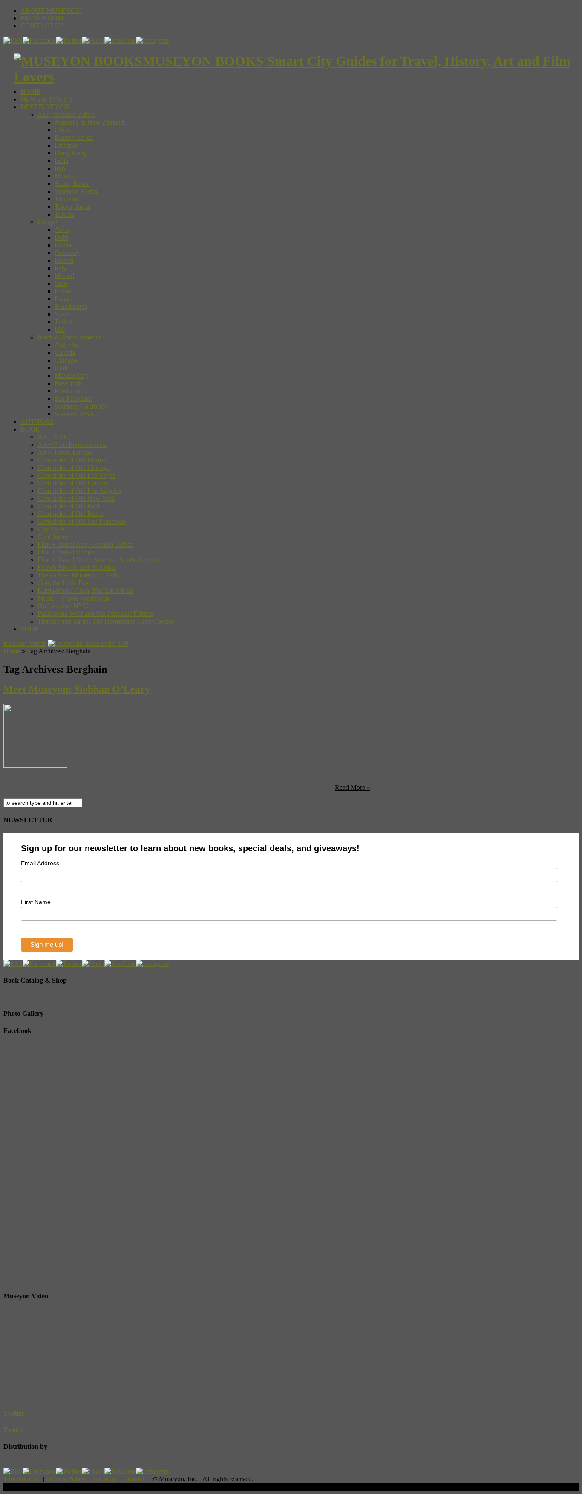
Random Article (24, 643)
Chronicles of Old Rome (70, 513)
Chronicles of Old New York (76, 498)
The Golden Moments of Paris (78, 575)
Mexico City (71, 375)
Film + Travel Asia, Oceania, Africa (85, 544)
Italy (60, 268)
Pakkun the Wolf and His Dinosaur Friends (95, 613)
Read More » (352, 787)
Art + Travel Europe (64, 452)
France (64, 245)
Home (11, 651)
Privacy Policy (65, 1478)
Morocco (67, 176)
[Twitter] (69, 40)
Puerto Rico (70, 391)
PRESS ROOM (41, 18)
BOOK (30, 429)
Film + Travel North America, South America (98, 559)
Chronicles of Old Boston (72, 460)
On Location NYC (62, 605)
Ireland (64, 260)
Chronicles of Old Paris (69, 506)
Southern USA (75, 414)
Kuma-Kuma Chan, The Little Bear (85, 590)
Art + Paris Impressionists (72, 444)
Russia (63, 298)
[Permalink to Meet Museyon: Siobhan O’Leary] (35, 765)
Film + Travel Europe (66, 552)
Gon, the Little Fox (63, 582)
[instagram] (152, 40)
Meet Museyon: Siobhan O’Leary (76, 689)
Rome (63, 291)
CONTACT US (42, 25)
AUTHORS (37, 421)
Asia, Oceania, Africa (66, 114)
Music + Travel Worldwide (73, 598)
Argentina (68, 344)
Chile (62, 367)
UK (60, 329)
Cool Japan (52, 536)
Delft (61, 237)
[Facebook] (39, 40)
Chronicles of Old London (73, 483)
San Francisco (73, 398)
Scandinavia (71, 306)
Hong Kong (71, 153)
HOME (30, 91)
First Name (36, 902)
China (63, 129)
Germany (67, 252)
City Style (50, 529)
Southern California (81, 406)
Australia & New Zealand (89, 122)
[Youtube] (120, 40)
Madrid (64, 275)
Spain (62, 314)
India (61, 160)
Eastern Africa (74, 137)
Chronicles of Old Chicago (73, 467)
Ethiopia (66, 145)
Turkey (64, 321)
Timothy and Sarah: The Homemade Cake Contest (105, 621)
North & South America (69, 337)
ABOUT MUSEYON (50, 10)
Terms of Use (21, 1478)
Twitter (14, 1413)
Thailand (66, 199)
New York (68, 383)
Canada (65, 352)
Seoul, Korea (72, 183)
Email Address (40, 863)
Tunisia (64, 214)
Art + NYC (53, 437)
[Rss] (13, 40)
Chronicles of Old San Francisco (81, 521)
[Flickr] (93, 40)
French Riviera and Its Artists (76, 567)
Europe (47, 222)
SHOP (29, 628)
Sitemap (104, 1478)
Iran (60, 168)
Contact (133, 1478)
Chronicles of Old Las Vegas (76, 475)
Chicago (66, 360)
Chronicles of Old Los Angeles (79, 490)
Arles (62, 229)
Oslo (61, 283)
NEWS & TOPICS (46, 99)
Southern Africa (76, 191)
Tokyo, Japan (73, 206)
